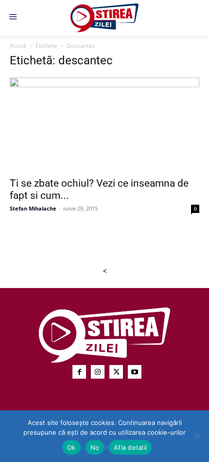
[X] (116, 372)
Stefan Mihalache (33, 208)
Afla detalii (130, 447)
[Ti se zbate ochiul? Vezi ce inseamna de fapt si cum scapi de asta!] (104, 124)
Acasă (18, 45)
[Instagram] (97, 372)
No (95, 447)
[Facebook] (79, 372)
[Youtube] (134, 372)
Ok (71, 447)
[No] (197, 436)
